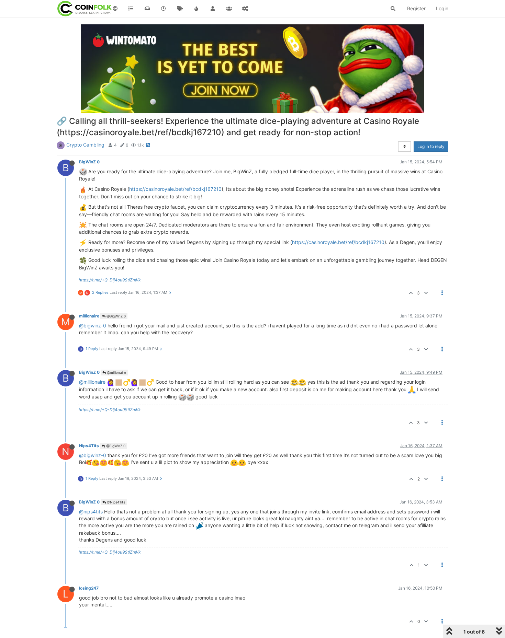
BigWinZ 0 (89, 161)
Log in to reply (431, 146)
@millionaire (116, 372)
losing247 (89, 588)
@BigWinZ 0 (115, 316)
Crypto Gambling (85, 145)
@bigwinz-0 (92, 325)
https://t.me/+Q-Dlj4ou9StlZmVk (110, 279)
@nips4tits (91, 511)
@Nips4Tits (115, 502)
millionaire (89, 315)
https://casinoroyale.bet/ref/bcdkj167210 (175, 189)
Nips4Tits (89, 445)
